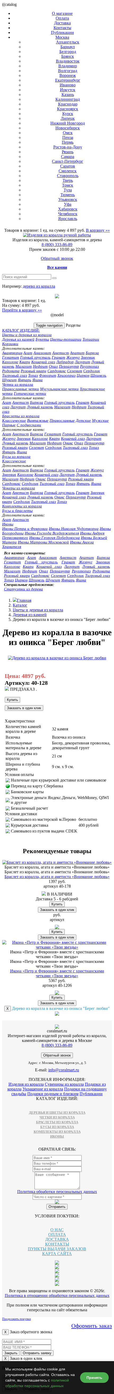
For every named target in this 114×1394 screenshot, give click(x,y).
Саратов (67, 166)
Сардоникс (56, 371)
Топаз (33, 375)
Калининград (67, 99)
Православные (62, 420)
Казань (68, 94)
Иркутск (67, 89)
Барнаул (67, 47)
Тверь (68, 180)
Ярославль (67, 218)
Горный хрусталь (35, 357)
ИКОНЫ (57, 1136)
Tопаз (94, 447)
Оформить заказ (91, 1325)
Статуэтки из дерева (23, 589)
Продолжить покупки (16, 1319)
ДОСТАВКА (57, 1239)
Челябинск (67, 214)
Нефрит (40, 366)
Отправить (57, 1207)
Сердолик (91, 371)
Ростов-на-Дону (67, 147)
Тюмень (67, 194)
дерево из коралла (39, 286)
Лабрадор (65, 362)
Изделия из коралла (26, 1084)
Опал (53, 366)
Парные (9, 425)
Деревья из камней (18, 339)
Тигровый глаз (14, 375)
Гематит (10, 357)
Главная (24, 600)
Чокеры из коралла (18, 488)
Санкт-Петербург (67, 161)
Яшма (37, 380)
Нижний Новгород (67, 123)
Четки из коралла (17, 384)
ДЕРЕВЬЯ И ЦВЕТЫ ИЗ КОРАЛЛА (57, 1113)
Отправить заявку (37, 1353)
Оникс (68, 443)
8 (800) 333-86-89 (57, 244)
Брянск (67, 56)
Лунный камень (40, 407)
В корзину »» (98, 230)
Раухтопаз (89, 366)
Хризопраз (66, 375)
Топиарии (90, 339)
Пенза (67, 137)
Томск (67, 185)
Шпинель (98, 375)
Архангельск (67, 42)
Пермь (67, 142)
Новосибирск (67, 128)
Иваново (68, 85)
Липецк (68, 118)
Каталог (20, 605)
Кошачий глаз (43, 362)
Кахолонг (10, 362)
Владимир (67, 66)
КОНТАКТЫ (57, 1244)
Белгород (67, 51)
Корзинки (10, 344)
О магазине (62, 13)
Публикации (62, 32)
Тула (68, 190)
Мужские (100, 420)
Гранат (58, 357)
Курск (67, 113)
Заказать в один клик (24, 708)
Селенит (74, 371)
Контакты (62, 27)
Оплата (62, 18)
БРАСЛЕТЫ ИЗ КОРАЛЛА (57, 1122)
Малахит (23, 366)
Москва (62, 37)
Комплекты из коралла (22, 506)
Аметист (60, 353)
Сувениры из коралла (64, 1084)
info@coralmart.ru (63, 1070)
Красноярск (67, 109)
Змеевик (88, 357)
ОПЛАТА (57, 1234)
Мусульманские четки (59, 389)
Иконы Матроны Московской (43, 542)
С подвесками (29, 425)
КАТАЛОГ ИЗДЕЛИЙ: (21, 330)
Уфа (67, 204)
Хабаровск (67, 209)
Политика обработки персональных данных (57, 1191)
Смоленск (68, 171)
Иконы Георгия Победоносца (54, 538)
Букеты (42, 339)
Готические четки (30, 393)
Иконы (7, 524)
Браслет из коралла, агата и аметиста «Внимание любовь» (57, 876)
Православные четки (20, 389)
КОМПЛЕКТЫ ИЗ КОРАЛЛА (57, 1132)
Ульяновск (67, 199)
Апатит (77, 353)
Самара (67, 156)
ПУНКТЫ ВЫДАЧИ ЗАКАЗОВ (57, 1249)
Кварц (24, 362)
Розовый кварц (33, 371)
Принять (94, 1377)
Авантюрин (12, 353)
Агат (27, 353)
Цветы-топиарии (65, 339)
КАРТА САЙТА (57, 1253)
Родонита (11, 371)
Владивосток (68, 61)
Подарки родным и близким (52, 1093)
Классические (14, 420)
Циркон (83, 375)
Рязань (67, 152)
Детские (83, 420)
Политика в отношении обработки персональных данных (57, 1295)
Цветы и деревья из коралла (27, 335)
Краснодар (67, 104)
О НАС (57, 1230)
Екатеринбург (67, 80)
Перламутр (69, 366)
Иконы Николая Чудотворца (74, 529)
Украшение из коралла (43, 1089)
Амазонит (42, 353)
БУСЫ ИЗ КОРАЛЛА (57, 1127)
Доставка (62, 23)
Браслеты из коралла (21, 416)
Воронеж (67, 75)
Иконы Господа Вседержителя (52, 533)
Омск (68, 132)
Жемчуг (73, 357)
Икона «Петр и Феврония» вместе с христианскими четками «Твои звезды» (57, 973)
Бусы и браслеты (17, 510)
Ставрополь (67, 175)
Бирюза (92, 353)
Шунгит (9, 380)
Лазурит (82, 362)
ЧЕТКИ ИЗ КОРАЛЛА (57, 1117)
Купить (12, 700)
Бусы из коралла (16, 456)
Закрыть (10, 1353)
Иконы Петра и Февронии (25, 529)
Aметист (20, 402)
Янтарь (24, 380)
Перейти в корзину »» (22, 310)
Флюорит (47, 375)
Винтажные (38, 420)
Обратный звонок (57, 258)
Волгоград (67, 70)
